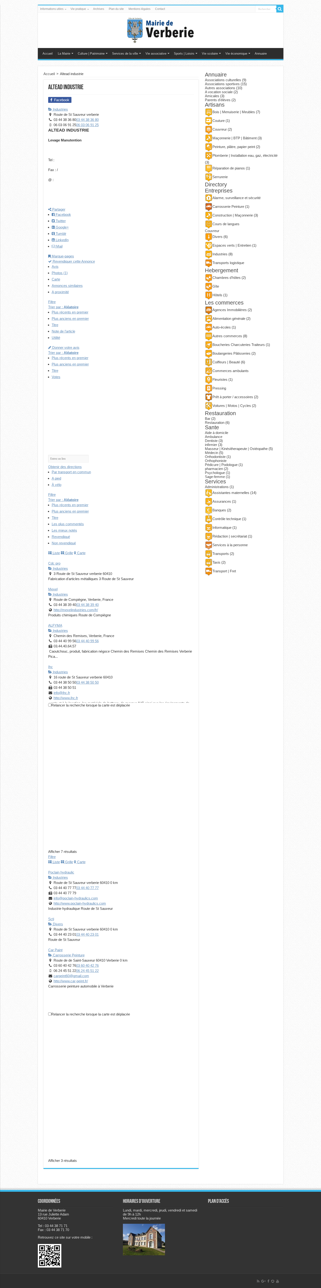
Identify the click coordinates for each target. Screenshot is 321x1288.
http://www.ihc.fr (66, 698)
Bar (207, 419)
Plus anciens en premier (70, 319)
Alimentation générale (228, 319)
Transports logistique (228, 263)
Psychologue (215, 473)
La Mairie (64, 53)
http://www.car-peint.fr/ (71, 981)
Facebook (63, 215)
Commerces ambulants (230, 371)
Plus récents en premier (70, 312)
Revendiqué (61, 537)
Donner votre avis (65, 347)
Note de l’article (63, 331)
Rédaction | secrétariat (229, 536)
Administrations (217, 487)
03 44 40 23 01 (87, 934)
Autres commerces (227, 336)
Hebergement (221, 270)
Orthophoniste (216, 461)
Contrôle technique (226, 519)
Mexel (53, 589)
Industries (60, 109)
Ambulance (213, 437)
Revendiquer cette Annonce (73, 261)
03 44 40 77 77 (87, 888)
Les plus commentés (68, 524)
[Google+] (263, 1281)
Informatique (221, 528)
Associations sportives (222, 84)
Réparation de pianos (228, 168)
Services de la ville (125, 53)
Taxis (216, 562)
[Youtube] (277, 1281)
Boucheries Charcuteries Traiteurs (238, 345)
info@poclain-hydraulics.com (76, 898)
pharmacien (214, 469)
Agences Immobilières (229, 310)
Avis (55, 267)
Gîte (215, 286)
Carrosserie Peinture (68, 955)
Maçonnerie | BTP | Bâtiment (234, 138)
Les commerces (224, 303)
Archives (98, 9)
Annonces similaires (67, 286)
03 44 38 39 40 (87, 605)
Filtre (52, 302)
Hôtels (217, 295)
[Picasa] (273, 1281)
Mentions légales (139, 9)
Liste (56, 553)
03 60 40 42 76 (87, 965)
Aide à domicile (216, 433)
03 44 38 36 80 (87, 120)
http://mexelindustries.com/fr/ (76, 610)
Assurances (221, 501)
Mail (59, 246)
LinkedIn (62, 240)
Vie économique (236, 53)
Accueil (48, 53)
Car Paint (55, 950)
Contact (160, 9)
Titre (55, 325)
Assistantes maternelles (230, 493)
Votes (56, 377)
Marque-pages (62, 256)
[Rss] (258, 1281)
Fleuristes (219, 379)
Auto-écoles (221, 327)
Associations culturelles (223, 80)
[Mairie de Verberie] (160, 29)
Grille (68, 553)
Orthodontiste (215, 457)
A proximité (60, 292)
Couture (218, 121)
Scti (51, 919)
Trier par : (63, 307)
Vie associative (155, 53)
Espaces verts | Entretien (231, 245)
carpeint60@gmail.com (71, 976)
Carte (56, 279)
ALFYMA (55, 625)
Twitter (60, 221)
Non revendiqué (64, 543)
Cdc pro (54, 563)
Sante (212, 427)
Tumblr (60, 234)
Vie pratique (78, 9)
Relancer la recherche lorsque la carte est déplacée (90, 705)
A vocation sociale (219, 92)
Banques (219, 510)
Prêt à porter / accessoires (232, 397)
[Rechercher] (279, 8)
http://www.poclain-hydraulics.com (80, 903)
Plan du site (116, 9)
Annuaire (261, 53)
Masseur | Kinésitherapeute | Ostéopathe (236, 449)
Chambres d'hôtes (226, 278)
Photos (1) (60, 273)
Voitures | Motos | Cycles (231, 406)
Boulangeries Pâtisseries (231, 353)
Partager (58, 209)
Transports (220, 554)
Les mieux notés (64, 530)
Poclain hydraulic (61, 872)
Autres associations (220, 88)
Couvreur (219, 129)
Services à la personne (230, 545)
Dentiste (211, 441)
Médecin (211, 453)
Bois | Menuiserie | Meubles (233, 112)
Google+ (62, 227)
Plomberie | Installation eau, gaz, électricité (245, 155)
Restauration (220, 413)
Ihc (50, 667)
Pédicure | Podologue (221, 465)
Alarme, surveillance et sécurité (236, 198)
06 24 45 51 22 (87, 971)
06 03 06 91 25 (87, 125)
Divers (57, 924)
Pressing (219, 388)
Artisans (215, 105)
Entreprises (219, 191)
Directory (216, 185)
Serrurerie (220, 177)
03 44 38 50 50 (87, 682)
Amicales (212, 96)
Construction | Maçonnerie (232, 215)
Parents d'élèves (218, 100)
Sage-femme (215, 477)
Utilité (56, 338)
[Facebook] (268, 1281)
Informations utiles (51, 9)
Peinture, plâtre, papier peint (233, 147)
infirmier (211, 445)
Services (215, 482)
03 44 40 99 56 (87, 641)
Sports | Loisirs (184, 53)
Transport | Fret (224, 571)
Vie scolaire (210, 53)
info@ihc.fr (62, 693)
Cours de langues (225, 224)
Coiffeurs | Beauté (226, 362)
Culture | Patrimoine (91, 53)
